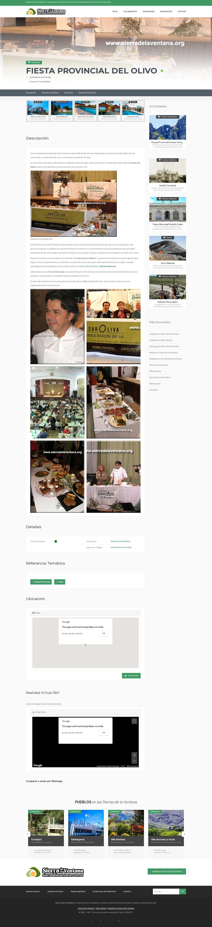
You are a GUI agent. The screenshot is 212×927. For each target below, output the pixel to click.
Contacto (127, 891)
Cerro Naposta (168, 263)
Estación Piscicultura (168, 302)
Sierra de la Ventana (89, 266)
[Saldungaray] (86, 823)
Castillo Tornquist (167, 185)
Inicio (115, 12)
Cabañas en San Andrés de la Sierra (165, 359)
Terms (123, 766)
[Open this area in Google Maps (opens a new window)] (38, 765)
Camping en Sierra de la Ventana (164, 346)
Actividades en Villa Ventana (123, 842)
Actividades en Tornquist (42, 842)
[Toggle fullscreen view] (134, 721)
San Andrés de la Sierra (160, 377)
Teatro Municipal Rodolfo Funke (168, 224)
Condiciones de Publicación (104, 891)
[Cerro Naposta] (167, 253)
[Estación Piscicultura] (167, 292)
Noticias (182, 12)
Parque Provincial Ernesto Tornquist (168, 142)
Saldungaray (155, 383)
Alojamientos (130, 12)
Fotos (60, 582)
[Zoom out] (134, 761)
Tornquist (153, 390)
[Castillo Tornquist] (167, 175)
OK (104, 633)
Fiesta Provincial (42, 582)
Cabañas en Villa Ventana (160, 340)
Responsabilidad (78, 891)
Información (166, 12)
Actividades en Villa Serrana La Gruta (167, 842)
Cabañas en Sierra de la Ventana (164, 334)
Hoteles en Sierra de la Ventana (163, 352)
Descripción (31, 93)
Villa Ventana (155, 371)
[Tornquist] (46, 823)
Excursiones (149, 12)
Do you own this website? (72, 634)
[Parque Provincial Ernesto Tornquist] (167, 132)
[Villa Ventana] (126, 823)
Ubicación (68, 93)
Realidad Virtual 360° (87, 93)
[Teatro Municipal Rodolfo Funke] (167, 214)
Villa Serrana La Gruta (163, 839)
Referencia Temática (50, 93)
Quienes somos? (33, 891)
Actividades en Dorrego (40, 77)
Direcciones (133, 676)
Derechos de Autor (55, 891)
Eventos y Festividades (40, 81)
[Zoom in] (134, 755)
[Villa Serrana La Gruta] (166, 823)
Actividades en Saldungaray (83, 842)
